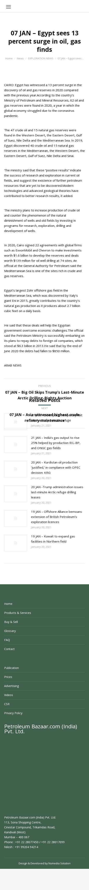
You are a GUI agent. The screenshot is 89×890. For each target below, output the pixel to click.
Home (9, 58)
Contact (9, 649)
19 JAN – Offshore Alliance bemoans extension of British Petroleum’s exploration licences (56, 517)
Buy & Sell (11, 622)
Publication (11, 668)
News (20, 58)
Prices (8, 677)
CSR (7, 704)
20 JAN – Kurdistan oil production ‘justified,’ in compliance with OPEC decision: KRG (55, 467)
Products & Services (17, 613)
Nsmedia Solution (59, 863)
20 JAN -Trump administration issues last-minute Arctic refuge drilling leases (57, 492)
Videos (8, 695)
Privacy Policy (13, 713)
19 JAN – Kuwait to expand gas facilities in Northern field (53, 538)
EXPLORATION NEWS (40, 58)
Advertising (11, 686)
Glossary (10, 631)
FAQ (7, 640)
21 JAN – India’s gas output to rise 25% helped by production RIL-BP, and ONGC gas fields (55, 443)
